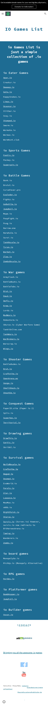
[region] (24, 5)
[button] (2, 14)
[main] (24, 29)
